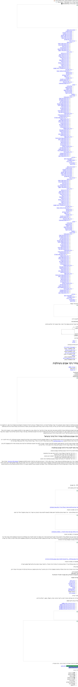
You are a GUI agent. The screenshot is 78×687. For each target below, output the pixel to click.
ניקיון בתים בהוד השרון (63, 121)
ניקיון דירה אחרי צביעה (63, 62)
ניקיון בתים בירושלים (67, 146)
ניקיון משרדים (69, 69)
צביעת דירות (72, 593)
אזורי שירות (72, 95)
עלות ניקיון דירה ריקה (70, 352)
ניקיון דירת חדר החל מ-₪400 (68, 603)
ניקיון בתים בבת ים (64, 108)
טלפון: (76, 328)
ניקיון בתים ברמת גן (64, 101)
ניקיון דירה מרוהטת (64, 57)
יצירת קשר (72, 164)
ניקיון (74, 340)
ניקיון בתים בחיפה (65, 142)
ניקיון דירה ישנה (65, 58)
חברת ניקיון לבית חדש (67, 38)
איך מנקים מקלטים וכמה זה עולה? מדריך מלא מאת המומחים (64, 507)
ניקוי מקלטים (69, 72)
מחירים (73, 157)
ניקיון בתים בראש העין (63, 112)
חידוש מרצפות (68, 87)
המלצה (73, 355)
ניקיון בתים (69, 42)
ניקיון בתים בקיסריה (64, 125)
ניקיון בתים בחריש (64, 141)
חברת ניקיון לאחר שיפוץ (66, 36)
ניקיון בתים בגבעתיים (64, 99)
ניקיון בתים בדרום (68, 151)
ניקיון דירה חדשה (65, 53)
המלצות (73, 94)
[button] (39, 372)
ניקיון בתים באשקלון (64, 154)
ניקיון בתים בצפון (68, 136)
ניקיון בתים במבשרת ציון (63, 150)
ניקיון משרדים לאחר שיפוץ (63, 71)
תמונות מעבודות (71, 160)
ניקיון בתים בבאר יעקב (63, 134)
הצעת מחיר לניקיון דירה (69, 347)
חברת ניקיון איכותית (67, 32)
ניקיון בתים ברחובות (64, 131)
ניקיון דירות (69, 51)
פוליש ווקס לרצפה (68, 90)
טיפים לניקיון (72, 162)
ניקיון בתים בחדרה (64, 127)
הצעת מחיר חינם (68, 158)
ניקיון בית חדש (65, 46)
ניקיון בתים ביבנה (65, 132)
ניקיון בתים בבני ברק (64, 102)
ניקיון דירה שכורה (65, 64)
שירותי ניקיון (72, 40)
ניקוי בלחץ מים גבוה (67, 82)
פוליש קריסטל (68, 93)
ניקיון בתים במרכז (68, 97)
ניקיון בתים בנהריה (64, 145)
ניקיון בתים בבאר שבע (63, 156)
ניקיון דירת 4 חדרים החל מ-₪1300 (67, 607)
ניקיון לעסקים (69, 77)
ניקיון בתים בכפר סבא (64, 120)
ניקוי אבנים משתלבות (64, 83)
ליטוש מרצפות (71, 589)
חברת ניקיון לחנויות (64, 79)
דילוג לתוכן (63, 666)
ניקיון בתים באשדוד (64, 153)
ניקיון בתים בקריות (64, 143)
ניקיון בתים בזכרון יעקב (63, 139)
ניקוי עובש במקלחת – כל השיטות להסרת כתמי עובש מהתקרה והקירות (61, 559)
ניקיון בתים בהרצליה (64, 116)
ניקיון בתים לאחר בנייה (63, 45)
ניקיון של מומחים (68, 39)
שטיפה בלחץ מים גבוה (13, 461)
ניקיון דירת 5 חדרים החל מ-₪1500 (67, 609)
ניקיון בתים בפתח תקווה (63, 105)
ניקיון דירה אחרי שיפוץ (63, 56)
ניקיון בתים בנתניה (64, 123)
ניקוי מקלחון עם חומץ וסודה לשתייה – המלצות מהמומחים (65, 531)
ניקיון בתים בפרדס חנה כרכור (62, 138)
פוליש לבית (69, 86)
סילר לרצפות (69, 88)
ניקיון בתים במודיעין (64, 147)
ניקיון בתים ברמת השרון (63, 114)
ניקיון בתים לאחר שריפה (63, 49)
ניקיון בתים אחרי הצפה (63, 50)
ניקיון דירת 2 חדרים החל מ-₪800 (67, 604)
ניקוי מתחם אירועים (64, 80)
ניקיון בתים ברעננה (64, 119)
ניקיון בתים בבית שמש (64, 149)
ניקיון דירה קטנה (65, 65)
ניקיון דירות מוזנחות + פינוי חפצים (61, 68)
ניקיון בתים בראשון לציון (63, 110)
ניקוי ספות (66, 76)
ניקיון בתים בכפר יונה (64, 124)
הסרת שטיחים (65, 75)
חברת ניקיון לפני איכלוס (66, 35)
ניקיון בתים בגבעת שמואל (63, 104)
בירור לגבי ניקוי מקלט (70, 350)
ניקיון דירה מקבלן (65, 61)
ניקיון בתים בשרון (68, 113)
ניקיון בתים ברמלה (64, 135)
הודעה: (76, 334)
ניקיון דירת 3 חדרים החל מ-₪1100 (67, 606)
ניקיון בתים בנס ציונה (64, 130)
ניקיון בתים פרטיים (64, 47)
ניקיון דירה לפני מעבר (64, 60)
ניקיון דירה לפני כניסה (64, 54)
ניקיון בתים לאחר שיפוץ (63, 43)
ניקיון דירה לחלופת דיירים (69, 358)
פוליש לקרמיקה (68, 91)
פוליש (73, 84)
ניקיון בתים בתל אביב (64, 98)
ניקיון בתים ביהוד (65, 106)
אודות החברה (69, 31)
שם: (77, 326)
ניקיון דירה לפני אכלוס (64, 67)
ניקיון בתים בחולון (65, 109)
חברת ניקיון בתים (71, 30)
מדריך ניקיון (69, 161)
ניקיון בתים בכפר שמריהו (60, 117)
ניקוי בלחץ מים (71, 590)
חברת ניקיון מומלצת (67, 34)
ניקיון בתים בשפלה (67, 128)
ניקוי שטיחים (69, 73)
